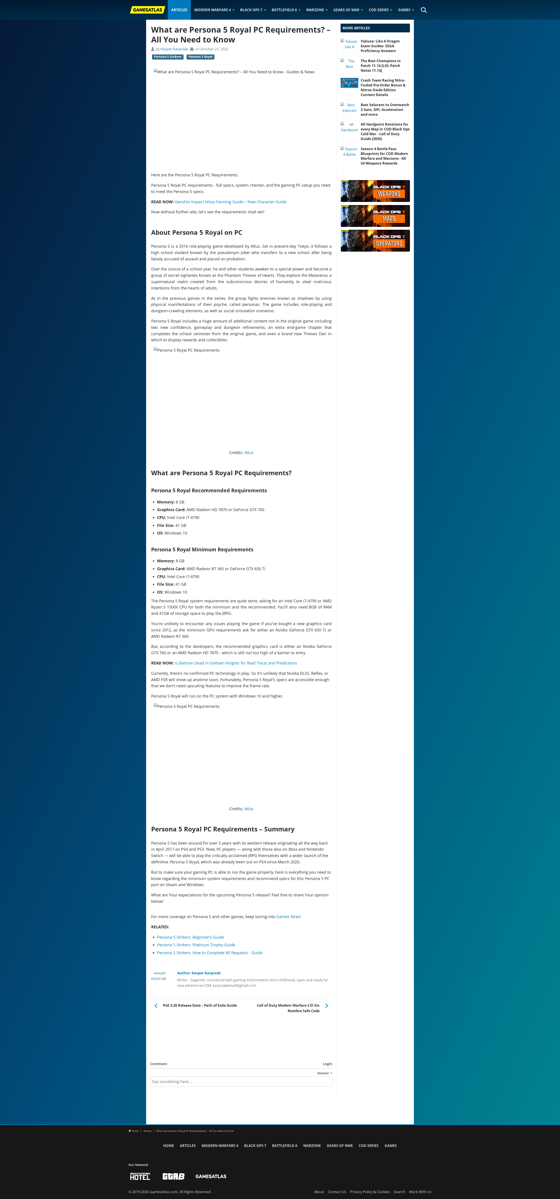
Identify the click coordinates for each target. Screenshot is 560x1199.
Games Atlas (287, 916)
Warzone (315, 9)
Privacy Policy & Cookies (370, 1191)
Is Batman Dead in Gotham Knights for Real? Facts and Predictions (236, 663)
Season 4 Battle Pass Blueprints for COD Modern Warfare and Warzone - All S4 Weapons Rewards (384, 156)
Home (168, 1145)
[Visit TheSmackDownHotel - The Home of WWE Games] (140, 1176)
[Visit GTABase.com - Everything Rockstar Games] (174, 1176)
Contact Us (337, 1191)
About (319, 1191)
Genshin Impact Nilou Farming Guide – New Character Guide (231, 201)
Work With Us (420, 1191)
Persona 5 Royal (200, 57)
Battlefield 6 (284, 9)
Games (404, 9)
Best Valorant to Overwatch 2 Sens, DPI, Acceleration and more (385, 109)
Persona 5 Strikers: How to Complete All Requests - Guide (209, 952)
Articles (179, 9)
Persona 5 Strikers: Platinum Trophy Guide (196, 944)
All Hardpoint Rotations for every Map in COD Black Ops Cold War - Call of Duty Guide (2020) (385, 131)
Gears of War (346, 9)
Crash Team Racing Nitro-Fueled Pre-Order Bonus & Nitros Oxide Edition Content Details (383, 87)
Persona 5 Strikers (168, 57)
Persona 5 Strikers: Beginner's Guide (190, 937)
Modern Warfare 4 (212, 9)
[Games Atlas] (147, 9)
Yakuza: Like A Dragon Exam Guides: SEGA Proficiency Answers (380, 46)
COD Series (379, 9)
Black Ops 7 (251, 9)
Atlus (249, 452)
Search (399, 1191)
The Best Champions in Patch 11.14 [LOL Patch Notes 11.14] (381, 65)
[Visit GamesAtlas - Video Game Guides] (211, 1176)
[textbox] (241, 1083)
